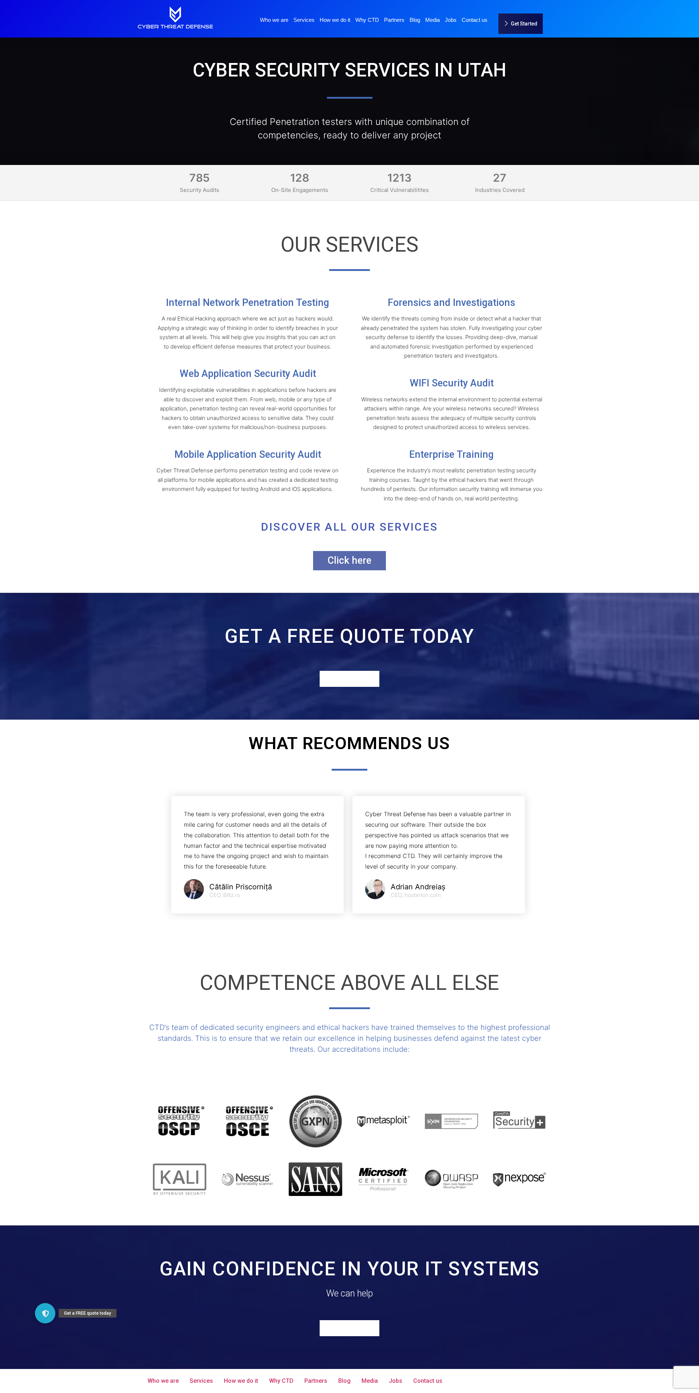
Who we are (274, 20)
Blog (415, 20)
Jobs (451, 20)
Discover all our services (349, 526)
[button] (45, 1313)
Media (432, 20)
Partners (394, 20)
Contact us (474, 20)
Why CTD (367, 20)
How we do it (335, 20)
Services (304, 20)
